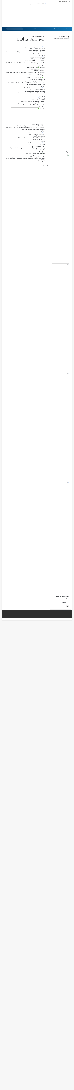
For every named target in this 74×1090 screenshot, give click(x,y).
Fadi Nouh (39, 99)
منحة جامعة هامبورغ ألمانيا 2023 (38, 136)
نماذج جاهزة (30, 28)
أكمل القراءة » (42, 55)
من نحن (25, 28)
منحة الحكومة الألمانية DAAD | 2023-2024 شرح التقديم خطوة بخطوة (30, 126)
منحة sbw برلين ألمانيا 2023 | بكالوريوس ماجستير (35, 60)
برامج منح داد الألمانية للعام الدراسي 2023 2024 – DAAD (33, 101)
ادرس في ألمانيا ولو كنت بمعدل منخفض (37, 50)
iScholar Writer (38, 48)
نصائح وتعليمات (44, 28)
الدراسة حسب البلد (57, 28)
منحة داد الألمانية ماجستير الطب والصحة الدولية (35, 91)
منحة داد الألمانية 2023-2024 (39, 70)
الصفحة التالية (45, 165)
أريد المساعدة (37, 28)
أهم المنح (50, 28)
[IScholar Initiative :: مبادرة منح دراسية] (37, 4)
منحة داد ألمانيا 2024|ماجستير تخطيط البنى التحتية (35, 81)
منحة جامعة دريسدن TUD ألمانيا (38, 146)
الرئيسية (43, 36)
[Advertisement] (37, 16)
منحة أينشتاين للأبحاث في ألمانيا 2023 (37, 156)
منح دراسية (64, 28)
